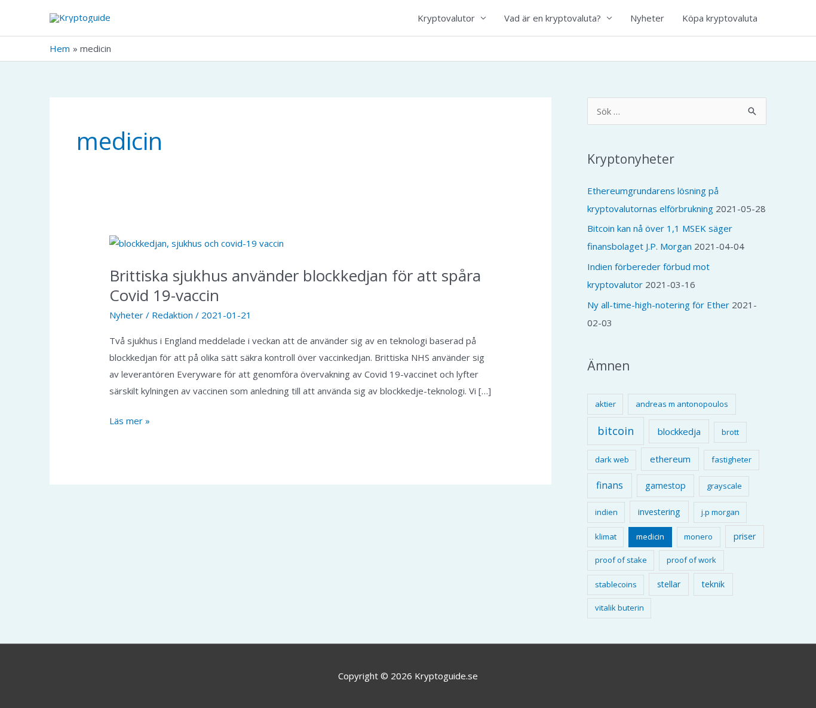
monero (698, 536)
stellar (668, 584)
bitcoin (615, 431)
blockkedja (679, 431)
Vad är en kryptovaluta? (552, 18)
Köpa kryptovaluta (719, 18)
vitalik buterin (619, 607)
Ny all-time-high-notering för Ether (658, 305)
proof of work (691, 559)
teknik (713, 584)
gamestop (665, 485)
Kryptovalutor (446, 18)
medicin (650, 536)
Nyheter (647, 18)
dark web (612, 459)
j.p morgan (720, 512)
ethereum (670, 459)
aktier (605, 404)
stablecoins (616, 584)
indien (606, 512)
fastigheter (731, 459)
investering (659, 511)
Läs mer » (129, 422)
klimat (605, 536)
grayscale (724, 485)
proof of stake (621, 559)
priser (745, 536)
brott (730, 432)
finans (609, 485)
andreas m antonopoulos (682, 404)
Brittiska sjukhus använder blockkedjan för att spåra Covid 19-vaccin (295, 286)
